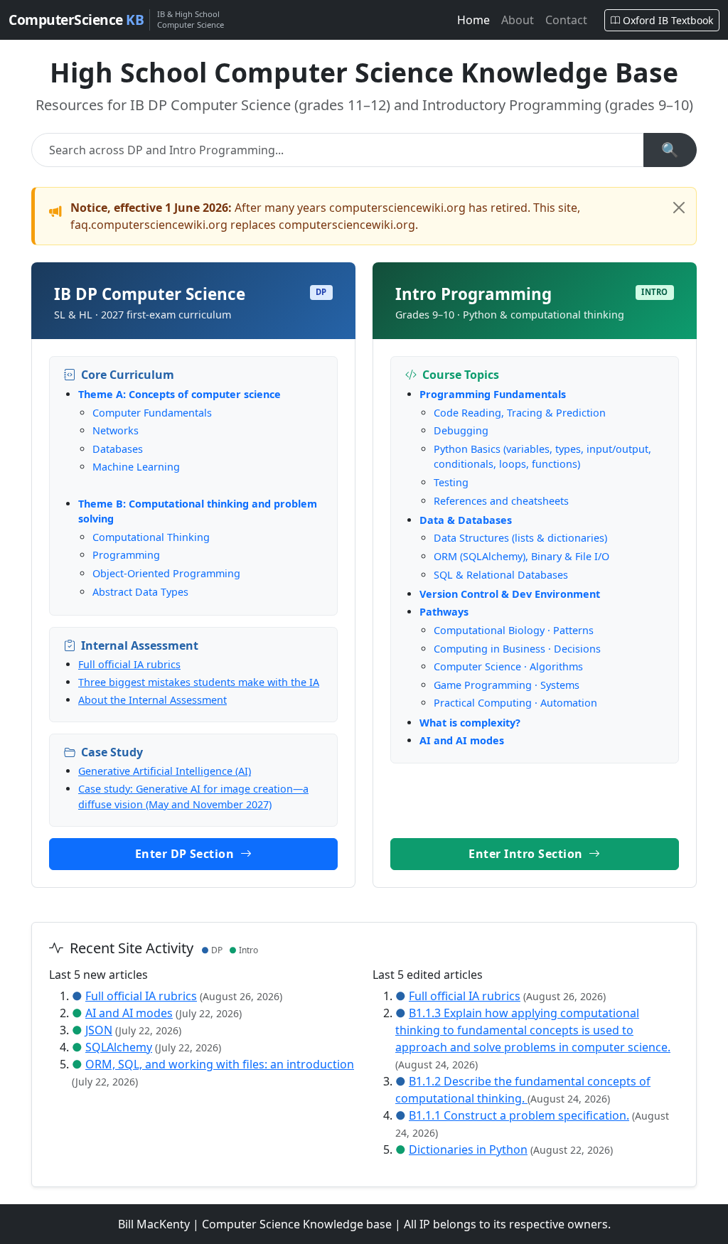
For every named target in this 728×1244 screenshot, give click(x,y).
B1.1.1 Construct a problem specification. (519, 1115)
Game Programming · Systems (506, 685)
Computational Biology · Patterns (514, 630)
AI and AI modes (461, 740)
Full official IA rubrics (129, 664)
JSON (98, 1030)
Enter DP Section (186, 854)
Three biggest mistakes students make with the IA (198, 682)
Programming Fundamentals (492, 394)
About (517, 20)
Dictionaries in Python (468, 1149)
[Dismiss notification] (679, 207)
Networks (115, 430)
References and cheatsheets (501, 501)
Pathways (444, 611)
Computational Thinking (151, 537)
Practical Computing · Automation (515, 702)
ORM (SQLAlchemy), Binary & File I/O (521, 556)
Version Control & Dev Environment (509, 594)
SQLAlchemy (118, 1047)
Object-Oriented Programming (166, 573)
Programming (126, 555)
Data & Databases (465, 520)
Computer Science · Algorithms (508, 666)
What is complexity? (469, 722)
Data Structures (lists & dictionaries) (520, 538)
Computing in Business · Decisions (517, 648)
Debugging (461, 430)
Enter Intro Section (527, 854)
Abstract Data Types (140, 592)
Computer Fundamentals (152, 412)
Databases (117, 449)
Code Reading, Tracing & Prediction (520, 412)
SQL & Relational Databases (501, 574)
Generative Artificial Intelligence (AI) (164, 771)
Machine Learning (136, 466)
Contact (566, 20)
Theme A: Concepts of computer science (179, 394)
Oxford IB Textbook (668, 20)
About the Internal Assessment (152, 700)
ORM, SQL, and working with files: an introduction (219, 1064)
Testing (451, 482)
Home (473, 20)
